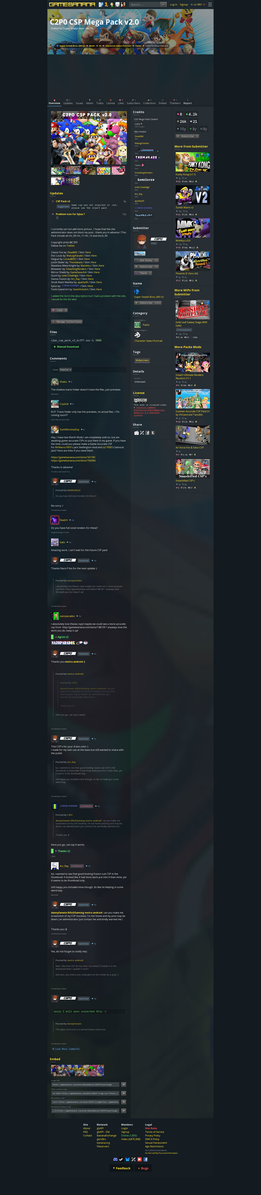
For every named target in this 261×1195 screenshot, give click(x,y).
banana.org (103, 1142)
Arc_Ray (75, 279)
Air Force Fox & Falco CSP (190, 447)
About (86, 1128)
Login (124, 1128)
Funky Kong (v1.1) (186, 174)
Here (88, 252)
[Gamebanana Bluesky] (127, 1159)
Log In (173, 4)
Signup (184, 4)
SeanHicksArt (80, 289)
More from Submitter (191, 146)
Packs (138, 45)
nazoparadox (74, 580)
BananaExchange (106, 1135)
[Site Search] (163, 4)
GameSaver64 (78, 272)
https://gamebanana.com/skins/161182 (73, 457)
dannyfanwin (67, 688)
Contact (87, 1135)
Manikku (86, 265)
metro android (74, 661)
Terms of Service (154, 1132)
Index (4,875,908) (130, 1139)
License (139, 393)
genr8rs (101, 1139)
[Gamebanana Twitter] (133, 1159)
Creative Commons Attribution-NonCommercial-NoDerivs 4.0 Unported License (149, 411)
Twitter (70, 245)
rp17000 (107, 447)
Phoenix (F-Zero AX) (187, 273)
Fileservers (103, 1146)
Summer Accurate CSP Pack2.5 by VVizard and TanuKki (193, 413)
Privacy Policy (152, 1135)
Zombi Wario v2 (184, 207)
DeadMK (72, 252)
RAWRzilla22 (73, 490)
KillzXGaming (82, 688)
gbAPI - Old (103, 1132)
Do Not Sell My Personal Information (161, 1153)
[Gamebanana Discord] (115, 1159)
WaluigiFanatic (75, 255)
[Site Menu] (210, 4)
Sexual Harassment (156, 1142)
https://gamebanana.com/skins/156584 (73, 460)
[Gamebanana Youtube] (139, 1159)
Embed (55, 1059)
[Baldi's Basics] (112, 5)
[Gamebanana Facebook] (145, 1159)
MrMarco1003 (63, 447)
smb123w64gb (70, 275)
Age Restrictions (154, 1146)
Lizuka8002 (69, 259)
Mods (92, 45)
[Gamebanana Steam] (121, 1159)
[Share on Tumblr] (152, 432)
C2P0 (74, 682)
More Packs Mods (187, 347)
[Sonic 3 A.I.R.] (106, 5)
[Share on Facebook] (147, 432)
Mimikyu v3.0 (183, 240)
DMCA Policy (152, 1139)
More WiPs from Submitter (186, 292)
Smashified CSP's (185, 480)
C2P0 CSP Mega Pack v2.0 (156, 45)
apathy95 (83, 282)
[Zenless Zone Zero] (117, 5)
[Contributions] (145, 136)
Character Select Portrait (118, 45)
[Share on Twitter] (142, 432)
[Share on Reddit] (136, 432)
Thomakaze (76, 262)
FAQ (85, 1132)
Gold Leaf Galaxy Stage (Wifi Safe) (191, 324)
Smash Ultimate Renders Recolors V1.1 (189, 376)
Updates (56, 193)
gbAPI (100, 1128)
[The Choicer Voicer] (101, 5)
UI (100, 45)
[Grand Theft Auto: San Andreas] (123, 5)
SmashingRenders (76, 269)
